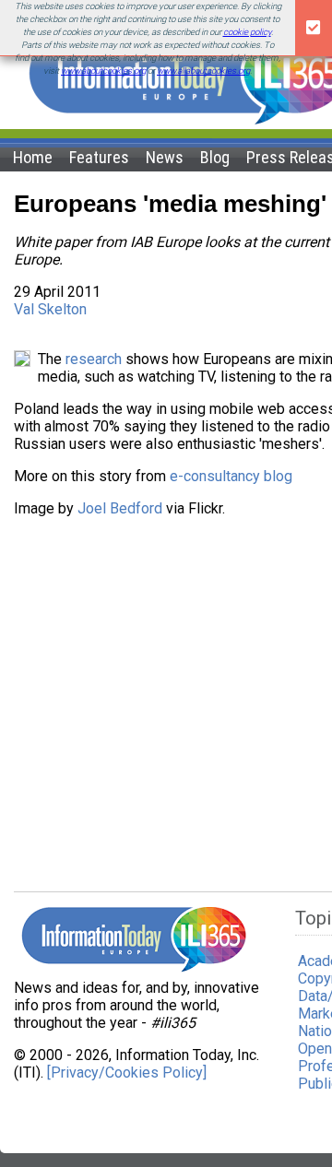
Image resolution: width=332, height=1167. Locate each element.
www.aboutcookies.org (103, 70)
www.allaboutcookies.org (203, 70)
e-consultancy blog (231, 476)
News (165, 157)
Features (99, 157)
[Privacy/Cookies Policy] (127, 1072)
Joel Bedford (119, 508)
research (93, 359)
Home (33, 157)
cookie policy (247, 32)
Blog (215, 157)
